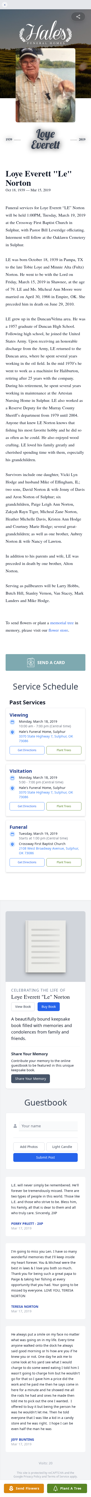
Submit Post (45, 1157)
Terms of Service (58, 1476)
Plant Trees (64, 750)
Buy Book (49, 1006)
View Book (23, 1006)
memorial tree (62, 622)
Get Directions (27, 750)
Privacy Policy (32, 1476)
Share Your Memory (30, 1078)
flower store (58, 630)
